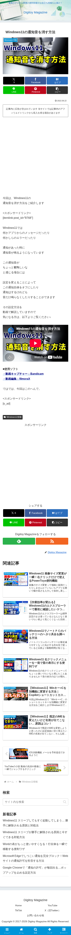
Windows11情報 (14, 417)
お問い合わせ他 (35, 915)
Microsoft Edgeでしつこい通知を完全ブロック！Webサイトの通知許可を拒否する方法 (35, 858)
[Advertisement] (35, 155)
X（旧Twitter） (53, 910)
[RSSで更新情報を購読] (52, 541)
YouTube (52, 905)
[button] (57, 90)
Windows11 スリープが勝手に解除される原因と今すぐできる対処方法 (35, 835)
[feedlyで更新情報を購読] (19, 541)
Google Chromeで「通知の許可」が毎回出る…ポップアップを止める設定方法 (34, 870)
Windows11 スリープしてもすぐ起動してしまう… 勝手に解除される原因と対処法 (35, 823)
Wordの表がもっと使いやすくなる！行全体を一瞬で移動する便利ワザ (35, 846)
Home (18, 905)
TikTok (18, 910)
